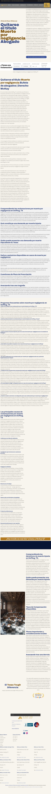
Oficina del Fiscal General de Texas (15, 270)
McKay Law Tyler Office (39, 747)
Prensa (1, 744)
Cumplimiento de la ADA (24, 785)
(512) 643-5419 (5, 783)
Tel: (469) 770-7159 (21, 757)
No (33, 66)
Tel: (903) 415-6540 (4, 757)
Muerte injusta (15, 739)
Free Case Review (46, 5)
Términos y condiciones (9, 785)
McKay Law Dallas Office (22, 747)
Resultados (2, 740)
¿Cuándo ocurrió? (26, 63)
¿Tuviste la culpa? (35, 63)
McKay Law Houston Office (5, 759)
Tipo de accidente (17, 63)
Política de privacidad (16, 785)
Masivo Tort (14, 740)
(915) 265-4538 (39, 770)
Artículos (1, 742)
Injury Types (14, 737)
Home (14, 72)
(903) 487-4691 (39, 757)
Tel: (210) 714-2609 (21, 770)
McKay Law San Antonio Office (23, 759)
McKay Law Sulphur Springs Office (7, 747)
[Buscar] (39, 715)
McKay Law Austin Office (5, 772)
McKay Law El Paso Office (39, 759)
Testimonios (2, 739)
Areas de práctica (2, 737)
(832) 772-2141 (5, 770)
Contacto (1, 745)
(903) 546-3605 (22, 783)
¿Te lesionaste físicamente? (44, 64)
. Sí (36, 66)
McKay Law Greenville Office (23, 772)
